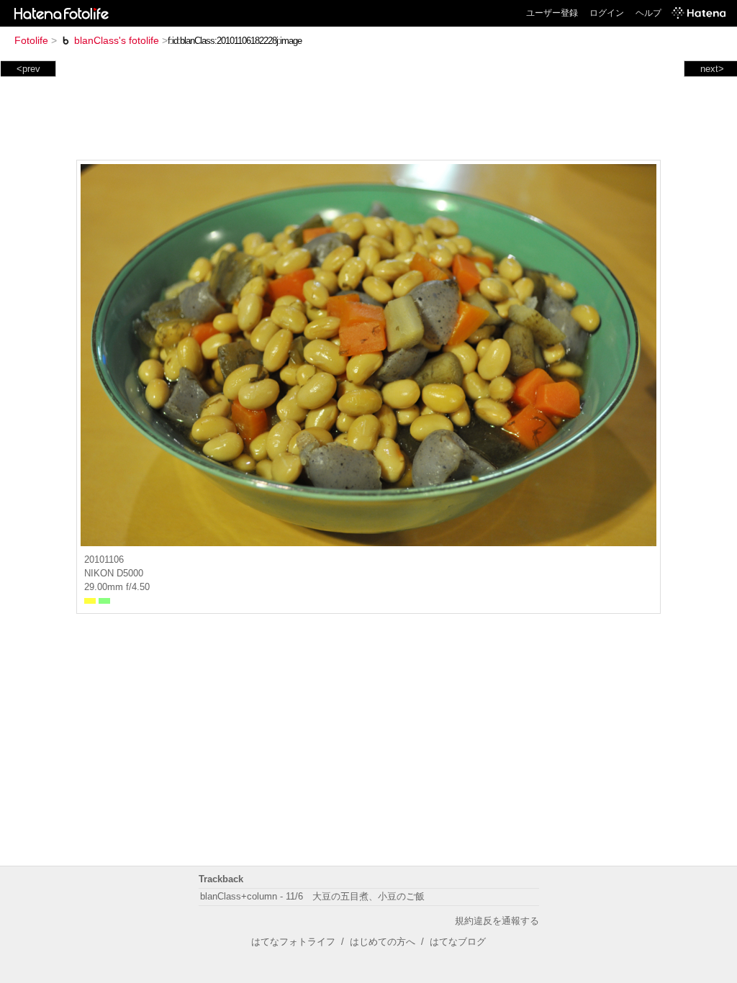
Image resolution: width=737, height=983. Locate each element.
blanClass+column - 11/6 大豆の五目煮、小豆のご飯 (312, 896)
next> (712, 68)
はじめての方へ (382, 941)
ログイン (606, 13)
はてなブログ (458, 941)
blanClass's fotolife (116, 40)
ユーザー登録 (552, 13)
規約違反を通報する (497, 920)
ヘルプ (648, 13)
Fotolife (31, 40)
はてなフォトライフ (293, 941)
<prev (28, 68)
